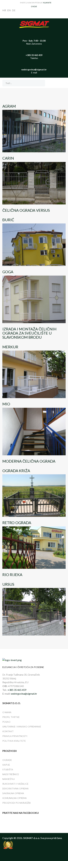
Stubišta (7, 769)
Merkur (10, 347)
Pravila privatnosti (14, 736)
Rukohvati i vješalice (15, 783)
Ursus (8, 584)
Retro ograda (16, 522)
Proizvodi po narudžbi (16, 802)
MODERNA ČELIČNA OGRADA (28, 461)
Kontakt (8, 731)
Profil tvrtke (11, 717)
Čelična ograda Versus (26, 210)
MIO (6, 404)
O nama (6, 712)
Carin (8, 158)
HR (4, 10)
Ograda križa (16, 470)
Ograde (7, 760)
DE (13, 10)
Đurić (8, 219)
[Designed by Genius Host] (34, 845)
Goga (7, 271)
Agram (9, 106)
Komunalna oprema (14, 798)
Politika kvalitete (14, 740)
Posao (6, 721)
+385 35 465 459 (17, 689)
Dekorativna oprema (15, 788)
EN (9, 10)
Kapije (6, 764)
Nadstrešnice (10, 774)
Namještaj (8, 779)
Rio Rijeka (12, 574)
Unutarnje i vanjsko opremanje (21, 726)
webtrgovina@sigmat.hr (24, 693)
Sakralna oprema (13, 793)
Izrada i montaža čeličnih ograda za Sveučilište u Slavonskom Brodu (29, 333)
